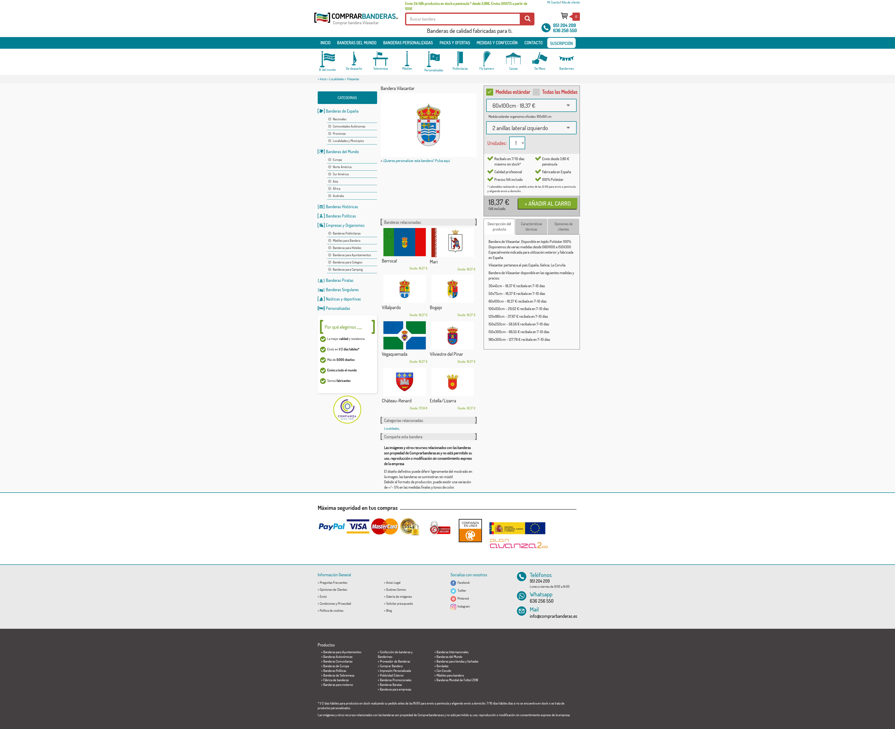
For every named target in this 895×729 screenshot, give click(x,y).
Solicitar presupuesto (399, 603)
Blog (389, 610)
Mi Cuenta (553, 2)
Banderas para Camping (348, 269)
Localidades (336, 79)
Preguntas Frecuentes (333, 582)
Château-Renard (397, 400)
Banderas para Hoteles (347, 248)
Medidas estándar (513, 91)
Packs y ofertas (455, 42)
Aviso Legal (393, 582)
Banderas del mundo (356, 42)
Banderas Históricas (342, 206)
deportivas (352, 298)
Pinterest (462, 598)
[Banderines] (567, 58)
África (336, 188)
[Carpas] (513, 58)
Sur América (341, 174)
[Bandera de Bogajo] (452, 289)
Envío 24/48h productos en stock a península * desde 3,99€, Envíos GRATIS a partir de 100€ (466, 6)
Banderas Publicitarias (347, 233)
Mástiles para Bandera (346, 240)
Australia (338, 196)
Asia (335, 181)
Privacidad (344, 603)
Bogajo (436, 307)
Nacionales (339, 119)
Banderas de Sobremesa (338, 675)
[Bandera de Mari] (452, 242)
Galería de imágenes (399, 596)
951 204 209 (564, 25)
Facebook (463, 582)
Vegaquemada (394, 354)
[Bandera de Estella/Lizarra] (452, 382)
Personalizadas (338, 308)
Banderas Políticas (341, 215)
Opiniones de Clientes (333, 589)
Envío (323, 596)
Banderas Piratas (339, 280)
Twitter (461, 590)
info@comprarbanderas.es (553, 616)
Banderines (385, 657)
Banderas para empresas (395, 689)
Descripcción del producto (499, 226)
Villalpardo (391, 307)
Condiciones (327, 603)
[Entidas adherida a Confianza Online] (470, 530)
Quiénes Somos (396, 589)
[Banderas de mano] (540, 58)
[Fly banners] (487, 58)
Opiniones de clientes (563, 226)
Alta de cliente (571, 2)
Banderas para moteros (338, 685)
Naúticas (333, 298)
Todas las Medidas (560, 91)
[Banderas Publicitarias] (460, 58)
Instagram (463, 606)
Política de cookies (331, 610)
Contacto (533, 42)
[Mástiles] (407, 58)
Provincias (339, 133)
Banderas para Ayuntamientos (352, 255)
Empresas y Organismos (345, 225)
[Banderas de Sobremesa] (381, 58)
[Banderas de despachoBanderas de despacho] (354, 58)
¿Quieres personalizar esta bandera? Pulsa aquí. (417, 160)
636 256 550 (565, 30)
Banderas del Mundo (342, 151)
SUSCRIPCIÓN (561, 43)
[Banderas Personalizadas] (434, 59)
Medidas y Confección (497, 42)
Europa (337, 160)
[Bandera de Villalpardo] (404, 289)
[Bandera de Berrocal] (404, 242)
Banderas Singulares (342, 289)
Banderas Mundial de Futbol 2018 (457, 680)
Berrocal (389, 261)
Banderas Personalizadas (408, 42)
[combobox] (531, 105)
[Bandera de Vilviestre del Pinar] (452, 335)
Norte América (342, 167)
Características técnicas (531, 226)
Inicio (325, 42)
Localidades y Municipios (348, 141)
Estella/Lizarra (443, 400)
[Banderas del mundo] (327, 59)
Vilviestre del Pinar (446, 354)
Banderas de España (342, 111)
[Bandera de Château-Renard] (404, 382)
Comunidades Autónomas (349, 126)
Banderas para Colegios (347, 262)
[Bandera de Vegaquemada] (404, 335)
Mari (434, 262)
